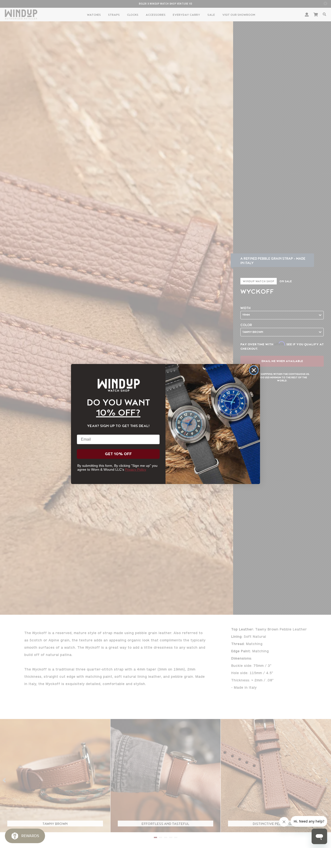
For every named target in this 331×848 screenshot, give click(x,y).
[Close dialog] (254, 370)
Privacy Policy (135, 469)
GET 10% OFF (118, 454)
